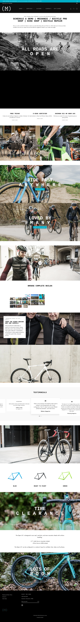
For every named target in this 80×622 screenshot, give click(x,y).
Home (25, 16)
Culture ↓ (39, 8)
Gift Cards (57, 8)
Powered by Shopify (40, 617)
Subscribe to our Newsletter (7, 3)
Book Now (15, 120)
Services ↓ (30, 8)
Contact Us (4, 596)
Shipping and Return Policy (7, 594)
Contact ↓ (49, 8)
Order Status (4, 598)
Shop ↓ (21, 8)
